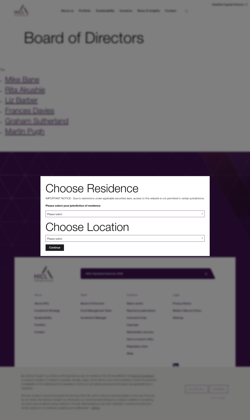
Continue (54, 247)
